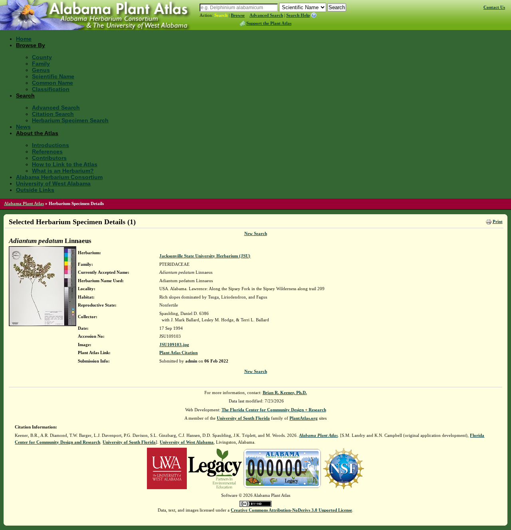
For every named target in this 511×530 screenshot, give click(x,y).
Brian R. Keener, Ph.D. (285, 392)
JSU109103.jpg (174, 344)
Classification (50, 89)
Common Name (52, 83)
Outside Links (35, 190)
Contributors (49, 158)
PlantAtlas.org (303, 418)
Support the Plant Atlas (268, 23)
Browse (238, 15)
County (42, 57)
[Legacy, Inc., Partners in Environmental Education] (215, 468)
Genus (41, 70)
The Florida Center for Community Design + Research (274, 409)
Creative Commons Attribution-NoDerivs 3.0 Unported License (291, 510)
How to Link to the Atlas (64, 164)
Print (498, 221)
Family (41, 63)
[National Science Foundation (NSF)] (343, 468)
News (23, 127)
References (47, 151)
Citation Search (53, 114)
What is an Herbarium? (63, 170)
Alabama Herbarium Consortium (59, 177)
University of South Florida (243, 418)
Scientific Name (53, 76)
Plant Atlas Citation (178, 352)
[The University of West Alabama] (167, 468)
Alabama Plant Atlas (24, 203)
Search (221, 15)
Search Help (298, 15)
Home (24, 39)
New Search (255, 233)
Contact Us (494, 7)
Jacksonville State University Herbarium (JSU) (204, 255)
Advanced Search (266, 15)
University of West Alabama (53, 183)
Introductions (50, 145)
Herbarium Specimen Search (70, 120)
